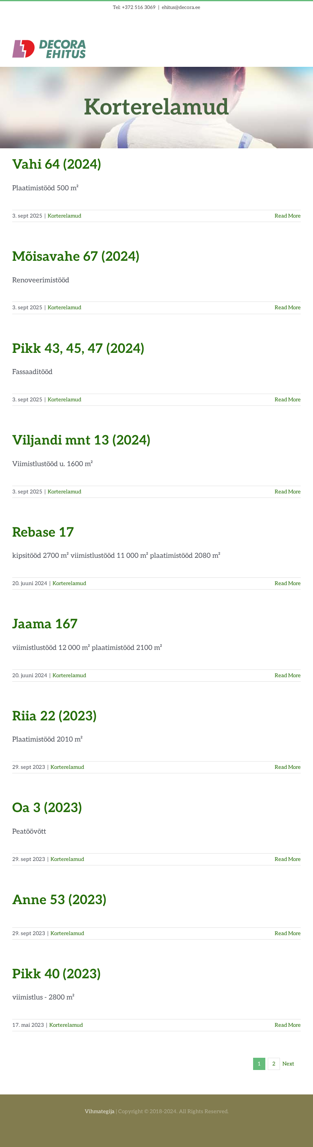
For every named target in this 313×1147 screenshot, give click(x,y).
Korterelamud (64, 216)
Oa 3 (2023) (47, 808)
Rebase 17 (43, 532)
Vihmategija (100, 1111)
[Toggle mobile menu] (297, 44)
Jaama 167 (45, 624)
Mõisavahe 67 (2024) (75, 256)
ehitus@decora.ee (181, 7)
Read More (288, 216)
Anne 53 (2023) (59, 900)
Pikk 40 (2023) (56, 974)
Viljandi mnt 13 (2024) (81, 440)
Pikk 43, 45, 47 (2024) (78, 349)
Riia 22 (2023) (54, 716)
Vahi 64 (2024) (56, 164)
